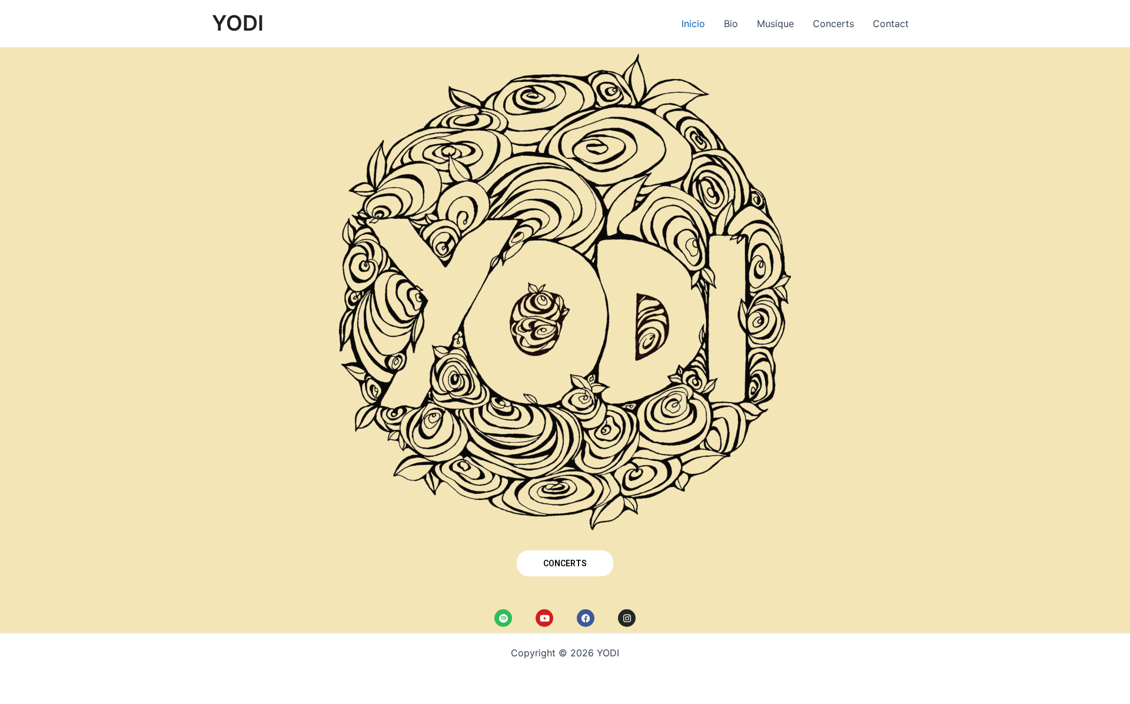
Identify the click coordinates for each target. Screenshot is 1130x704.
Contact (891, 23)
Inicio (693, 23)
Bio (731, 23)
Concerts (833, 23)
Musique (775, 23)
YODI (238, 23)
